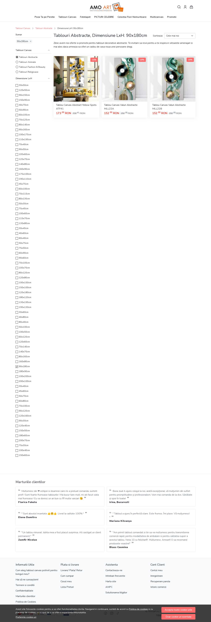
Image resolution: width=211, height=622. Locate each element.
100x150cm (25, 282)
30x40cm (23, 386)
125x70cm (24, 159)
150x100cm (25, 287)
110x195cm (25, 139)
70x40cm (23, 144)
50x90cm (23, 109)
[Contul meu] (185, 7)
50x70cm (23, 396)
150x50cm (24, 430)
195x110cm (25, 178)
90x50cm (23, 149)
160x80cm (24, 361)
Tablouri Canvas (67, 17)
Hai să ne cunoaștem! (27, 579)
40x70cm (23, 104)
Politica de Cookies (26, 601)
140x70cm (24, 351)
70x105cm (24, 262)
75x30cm (23, 445)
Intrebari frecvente (115, 576)
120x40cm (24, 425)
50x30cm (23, 203)
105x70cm (24, 267)
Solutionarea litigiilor (116, 592)
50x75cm (23, 243)
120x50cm (24, 90)
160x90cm (24, 169)
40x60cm (23, 233)
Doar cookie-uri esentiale (178, 616)
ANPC (109, 587)
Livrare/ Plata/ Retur (71, 570)
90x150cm (24, 95)
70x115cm (24, 193)
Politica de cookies (138, 609)
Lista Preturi (67, 587)
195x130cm (25, 307)
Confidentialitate (24, 590)
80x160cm (24, 356)
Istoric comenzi (158, 587)
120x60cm (24, 341)
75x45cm (23, 208)
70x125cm (24, 119)
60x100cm (24, 188)
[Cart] (191, 7)
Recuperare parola (160, 581)
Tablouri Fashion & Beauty (32, 66)
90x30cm (23, 420)
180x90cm (24, 371)
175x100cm (25, 173)
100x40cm (24, 450)
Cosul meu (66, 581)
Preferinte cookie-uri (26, 617)
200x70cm (24, 440)
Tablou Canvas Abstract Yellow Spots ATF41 (76, 106)
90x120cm (24, 410)
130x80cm (24, 223)
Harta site (111, 581)
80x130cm (24, 198)
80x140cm (24, 124)
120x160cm (25, 415)
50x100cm (24, 326)
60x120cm (24, 336)
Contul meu (156, 570)
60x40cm (23, 238)
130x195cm (25, 302)
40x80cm (23, 317)
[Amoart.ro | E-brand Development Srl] (105, 7)
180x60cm (24, 435)
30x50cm (23, 85)
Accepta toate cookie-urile (178, 609)
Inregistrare (156, 576)
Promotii (171, 17)
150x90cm (24, 99)
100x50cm (24, 331)
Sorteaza (157, 35)
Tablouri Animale (27, 62)
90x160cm (24, 129)
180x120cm (25, 297)
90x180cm (22, 41)
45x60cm (23, 391)
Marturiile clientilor (25, 596)
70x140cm (24, 346)
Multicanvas (156, 17)
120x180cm (25, 292)
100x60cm (24, 213)
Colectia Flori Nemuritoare (132, 17)
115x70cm (24, 218)
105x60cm (24, 154)
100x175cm (25, 134)
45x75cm (23, 183)
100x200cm (25, 376)
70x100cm (24, 405)
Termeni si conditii (25, 585)
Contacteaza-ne (114, 570)
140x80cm (24, 164)
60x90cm (23, 252)
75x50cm (23, 247)
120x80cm (24, 277)
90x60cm (23, 257)
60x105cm (24, 114)
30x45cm (23, 228)
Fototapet (85, 17)
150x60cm (24, 455)
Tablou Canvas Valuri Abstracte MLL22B (169, 106)
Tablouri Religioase (28, 71)
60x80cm (23, 400)
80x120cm (24, 272)
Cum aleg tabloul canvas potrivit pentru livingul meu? (36, 572)
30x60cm (23, 312)
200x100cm (25, 381)
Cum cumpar (67, 576)
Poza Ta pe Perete (45, 17)
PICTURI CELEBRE (104, 17)
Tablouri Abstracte (44, 28)
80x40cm (23, 321)
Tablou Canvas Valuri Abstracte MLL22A (120, 106)
